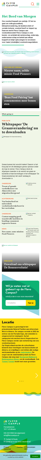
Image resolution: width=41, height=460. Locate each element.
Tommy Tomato (8, 362)
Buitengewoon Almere (11, 359)
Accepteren (35, 456)
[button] (36, 375)
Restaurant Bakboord (28, 357)
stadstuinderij (25, 352)
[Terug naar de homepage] (9, 4)
